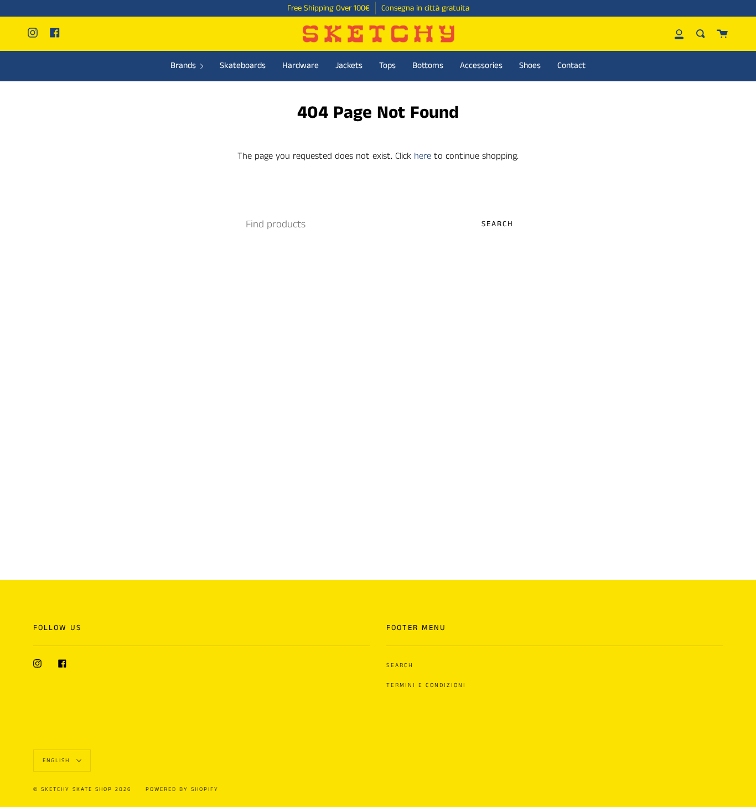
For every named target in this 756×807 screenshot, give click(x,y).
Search (497, 224)
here (422, 156)
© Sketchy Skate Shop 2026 (82, 789)
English (58, 760)
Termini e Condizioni (426, 685)
